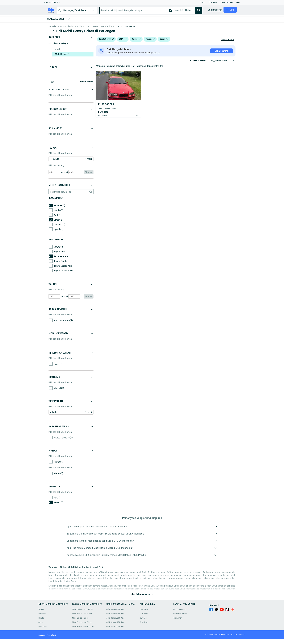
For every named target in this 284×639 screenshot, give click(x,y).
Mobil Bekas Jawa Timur (82, 622)
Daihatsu (42, 614)
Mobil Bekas (69, 26)
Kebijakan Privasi (180, 614)
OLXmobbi (144, 614)
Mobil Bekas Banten (80, 618)
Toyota (41, 609)
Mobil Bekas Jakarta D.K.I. (82, 609)
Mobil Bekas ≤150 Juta (115, 614)
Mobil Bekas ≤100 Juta (115, 609)
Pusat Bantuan (179, 609)
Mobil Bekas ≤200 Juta (115, 618)
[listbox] (113, 39)
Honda (41, 618)
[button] (52, 2)
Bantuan (41, 635)
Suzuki (41, 622)
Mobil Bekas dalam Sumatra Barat (90, 26)
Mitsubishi (42, 627)
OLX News (144, 622)
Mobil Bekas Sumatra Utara (83, 627)
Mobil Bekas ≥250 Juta (115, 627)
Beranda (52, 26)
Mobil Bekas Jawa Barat (82, 614)
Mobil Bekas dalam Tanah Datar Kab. (121, 26)
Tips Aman (177, 618)
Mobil (60, 26)
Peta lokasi (51, 635)
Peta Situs (144, 609)
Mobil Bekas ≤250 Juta (115, 622)
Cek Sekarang (221, 51)
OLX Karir (143, 618)
